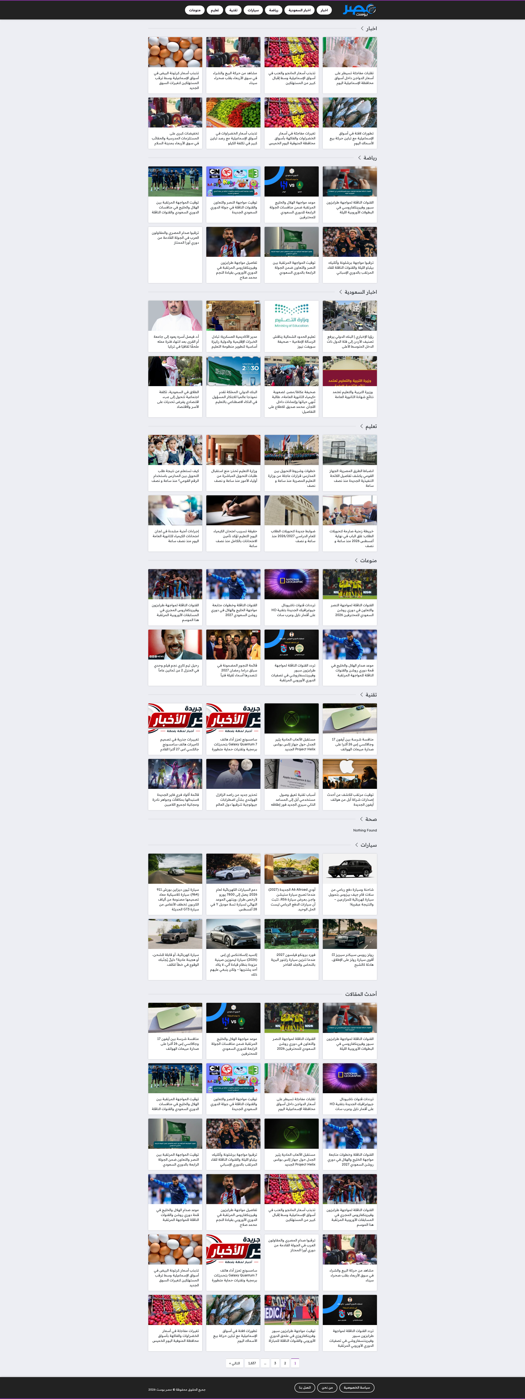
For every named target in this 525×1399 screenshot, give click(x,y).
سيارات (369, 845)
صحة (371, 819)
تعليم (371, 426)
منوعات (368, 560)
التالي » (234, 1363)
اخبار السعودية (361, 292)
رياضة (370, 158)
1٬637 (252, 1363)
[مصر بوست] (359, 10)
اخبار (371, 28)
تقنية (371, 695)
